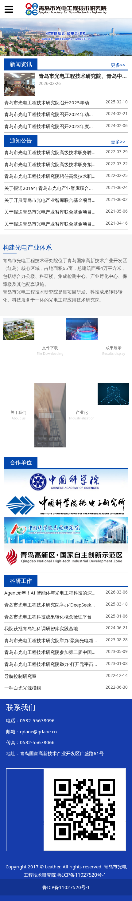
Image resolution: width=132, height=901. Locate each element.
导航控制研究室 (20, 676)
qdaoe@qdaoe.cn (38, 731)
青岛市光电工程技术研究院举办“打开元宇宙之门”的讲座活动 (65, 664)
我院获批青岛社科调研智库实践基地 (41, 628)
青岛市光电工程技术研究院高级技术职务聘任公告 (55, 152)
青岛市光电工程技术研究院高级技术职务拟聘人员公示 (59, 164)
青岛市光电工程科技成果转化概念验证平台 (48, 617)
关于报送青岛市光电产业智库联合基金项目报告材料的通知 (64, 212)
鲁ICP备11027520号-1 (66, 887)
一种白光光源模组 (22, 688)
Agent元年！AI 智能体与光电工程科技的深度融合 (55, 593)
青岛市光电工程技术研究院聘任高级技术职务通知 (55, 176)
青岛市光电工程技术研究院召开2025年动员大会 (53, 102)
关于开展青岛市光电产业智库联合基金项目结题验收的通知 (64, 200)
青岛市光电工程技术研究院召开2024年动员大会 (53, 114)
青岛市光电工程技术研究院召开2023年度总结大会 (55, 126)
